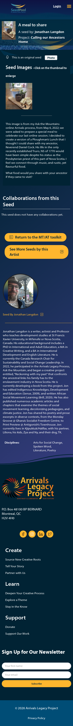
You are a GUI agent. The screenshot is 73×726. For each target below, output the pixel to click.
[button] (69, 6)
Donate (10, 627)
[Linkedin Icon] (40, 534)
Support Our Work (17, 633)
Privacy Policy (36, 718)
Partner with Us (15, 573)
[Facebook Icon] (23, 534)
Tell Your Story (14, 566)
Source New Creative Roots (23, 559)
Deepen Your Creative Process (24, 593)
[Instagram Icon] (32, 534)
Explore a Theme (16, 600)
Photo (51, 57)
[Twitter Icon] (49, 534)
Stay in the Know (16, 606)
